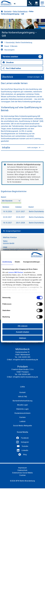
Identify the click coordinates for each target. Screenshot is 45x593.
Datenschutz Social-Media (22, 473)
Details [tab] (17, 262)
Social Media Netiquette (22, 426)
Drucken (10, 62)
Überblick (21, 76)
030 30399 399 (24, 357)
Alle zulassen (22, 326)
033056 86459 (8, 243)
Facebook (25, 438)
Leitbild (22, 421)
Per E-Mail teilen (13, 68)
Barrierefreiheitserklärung (22, 401)
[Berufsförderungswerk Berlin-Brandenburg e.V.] (6, 3)
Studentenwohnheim (22, 413)
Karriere (22, 417)
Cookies (22, 475)
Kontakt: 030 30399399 (30, 3)
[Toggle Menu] (42, 3)
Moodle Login (22, 405)
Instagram (25, 442)
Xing (25, 455)
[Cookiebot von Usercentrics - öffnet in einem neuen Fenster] (33, 254)
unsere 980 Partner (15, 272)
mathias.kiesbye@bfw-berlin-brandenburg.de (20, 249)
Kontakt (22, 392)
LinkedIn (25, 450)
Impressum (22, 468)
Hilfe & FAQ (22, 397)
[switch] (40, 304)
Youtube (25, 446)
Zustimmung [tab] (7, 262)
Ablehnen (22, 338)
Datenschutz (22, 470)
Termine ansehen (10, 57)
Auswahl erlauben (22, 332)
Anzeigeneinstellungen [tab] (31, 262)
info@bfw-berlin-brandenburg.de (36, 3)
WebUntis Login (22, 409)
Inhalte (20, 147)
